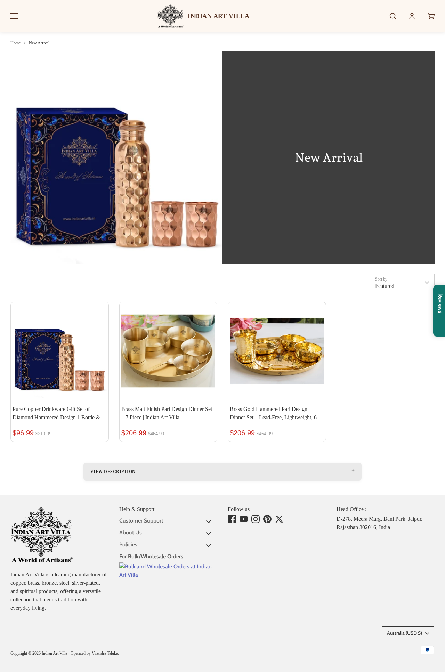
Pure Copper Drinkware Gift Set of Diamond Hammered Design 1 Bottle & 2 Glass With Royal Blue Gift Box (58, 414)
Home (15, 43)
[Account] (412, 16)
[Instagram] (255, 519)
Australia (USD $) (404, 633)
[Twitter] (279, 519)
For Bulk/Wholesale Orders (151, 556)
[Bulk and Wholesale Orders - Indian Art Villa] (168, 575)
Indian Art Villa (54, 653)
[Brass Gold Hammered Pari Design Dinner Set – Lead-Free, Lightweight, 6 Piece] (277, 351)
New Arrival (39, 43)
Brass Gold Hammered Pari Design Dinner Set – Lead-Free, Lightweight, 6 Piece (273, 414)
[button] (14, 16)
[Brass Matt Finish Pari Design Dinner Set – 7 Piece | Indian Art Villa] (168, 351)
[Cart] (431, 16)
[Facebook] (232, 519)
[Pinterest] (267, 519)
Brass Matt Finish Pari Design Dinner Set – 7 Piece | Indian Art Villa (166, 413)
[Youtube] (244, 519)
